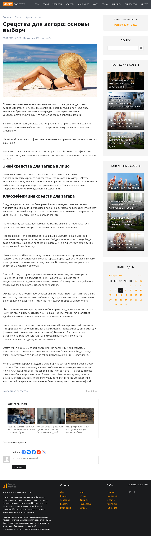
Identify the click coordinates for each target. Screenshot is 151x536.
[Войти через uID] (24, 452)
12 (141, 290)
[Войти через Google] (44, 452)
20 (110, 299)
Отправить (19, 467)
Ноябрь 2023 (115, 275)
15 (120, 295)
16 (125, 295)
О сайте (111, 499)
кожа (6, 391)
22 (120, 299)
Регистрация (121, 24)
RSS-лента (112, 507)
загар (13, 391)
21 (115, 299)
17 (131, 295)
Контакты (112, 503)
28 (115, 304)
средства (22, 391)
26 (141, 299)
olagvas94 (46, 38)
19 (141, 295)
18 (136, 295)
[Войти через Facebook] (34, 452)
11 (136, 290)
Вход (134, 24)
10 (131, 290)
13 (110, 295)
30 (125, 304)
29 (120, 304)
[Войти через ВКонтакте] (29, 452)
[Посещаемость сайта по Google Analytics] (9, 487)
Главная (111, 492)
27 (110, 304)
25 (136, 299)
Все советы (112, 496)
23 (125, 299)
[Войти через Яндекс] (39, 452)
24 (131, 299)
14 (115, 295)
